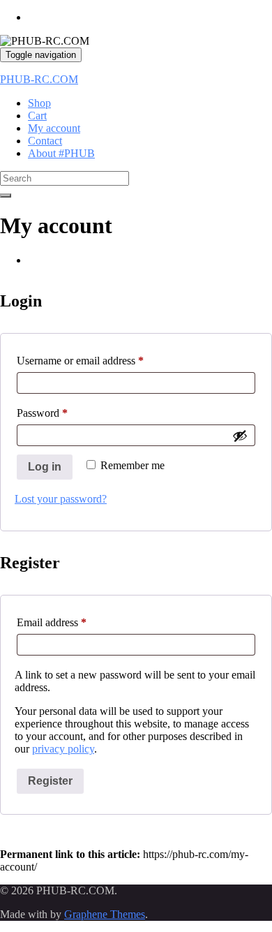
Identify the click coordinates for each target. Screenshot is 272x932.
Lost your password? (61, 499)
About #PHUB (61, 153)
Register (50, 781)
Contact (45, 141)
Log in (44, 467)
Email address (71, 622)
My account (54, 128)
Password (62, 412)
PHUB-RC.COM (39, 79)
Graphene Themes (104, 914)
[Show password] (240, 435)
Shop (39, 103)
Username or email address (100, 360)
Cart (37, 115)
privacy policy (63, 749)
